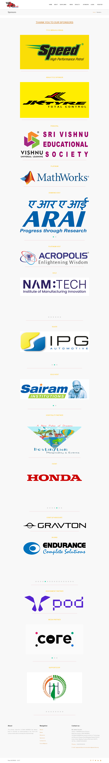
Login (92, 4)
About (56, 4)
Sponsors (86, 4)
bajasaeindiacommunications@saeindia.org (87, 747)
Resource (42, 735)
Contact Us (43, 740)
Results (77, 4)
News (71, 4)
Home (50, 4)
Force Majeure (43, 743)
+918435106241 (80, 744)
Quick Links (63, 4)
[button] (53, 236)
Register (99, 4)
